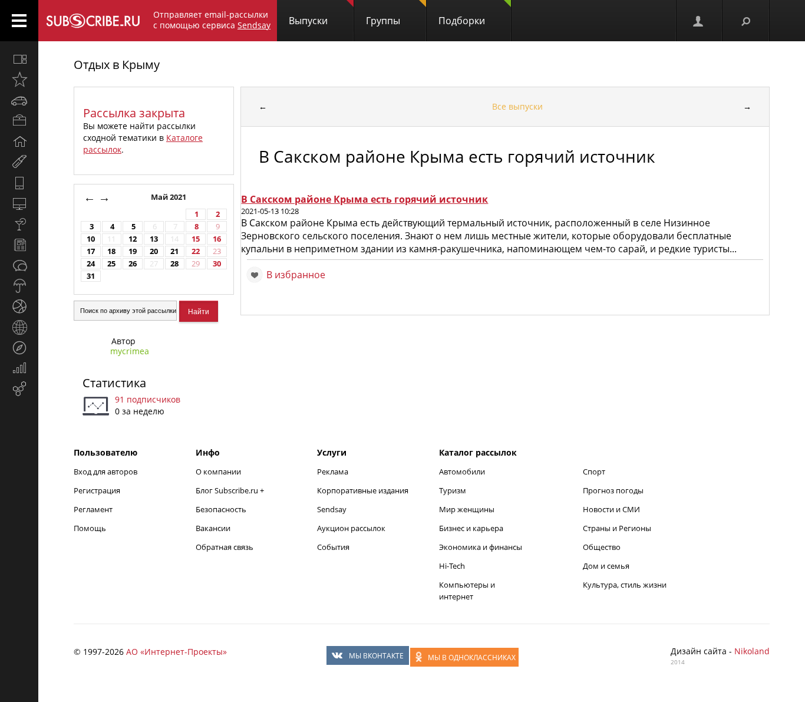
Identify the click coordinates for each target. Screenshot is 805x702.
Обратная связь (224, 547)
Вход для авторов (105, 471)
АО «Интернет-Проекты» (176, 651)
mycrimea (129, 351)
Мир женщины (466, 509)
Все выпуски (517, 106)
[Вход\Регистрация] (698, 20)
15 (196, 239)
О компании (218, 471)
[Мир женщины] (19, 162)
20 (154, 251)
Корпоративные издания (362, 490)
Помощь (90, 528)
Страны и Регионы (617, 528)
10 (91, 239)
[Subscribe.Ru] (92, 20)
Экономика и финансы (480, 547)
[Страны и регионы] (19, 327)
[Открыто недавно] (19, 79)
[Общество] (19, 265)
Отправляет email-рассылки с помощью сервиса (211, 20)
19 (132, 251)
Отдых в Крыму (117, 64)
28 (174, 264)
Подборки (461, 20)
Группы (383, 20)
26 (132, 264)
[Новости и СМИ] (19, 244)
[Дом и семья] (19, 141)
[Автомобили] (19, 100)
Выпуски (308, 20)
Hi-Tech (452, 566)
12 (132, 239)
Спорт (594, 471)
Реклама (332, 471)
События (333, 547)
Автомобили (462, 471)
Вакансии (213, 528)
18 (111, 251)
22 (196, 251)
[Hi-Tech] (19, 183)
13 (154, 239)
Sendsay (332, 509)
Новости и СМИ (611, 509)
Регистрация (97, 490)
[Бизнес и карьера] (19, 121)
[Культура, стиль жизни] (19, 224)
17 (91, 251)
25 (111, 264)
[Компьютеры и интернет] (19, 203)
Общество (602, 547)
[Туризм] (19, 348)
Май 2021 (169, 197)
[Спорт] (19, 306)
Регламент (93, 509)
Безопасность (221, 509)
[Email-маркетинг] (19, 389)
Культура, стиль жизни (625, 584)
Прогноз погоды (613, 490)
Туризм (452, 490)
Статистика (114, 383)
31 (91, 276)
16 (217, 239)
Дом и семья (606, 566)
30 (217, 264)
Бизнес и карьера (471, 528)
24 (91, 264)
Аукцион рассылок (351, 528)
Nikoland (752, 651)
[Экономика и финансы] (19, 368)
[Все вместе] (19, 59)
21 (174, 251)
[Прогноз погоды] (19, 286)
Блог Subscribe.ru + (231, 490)
